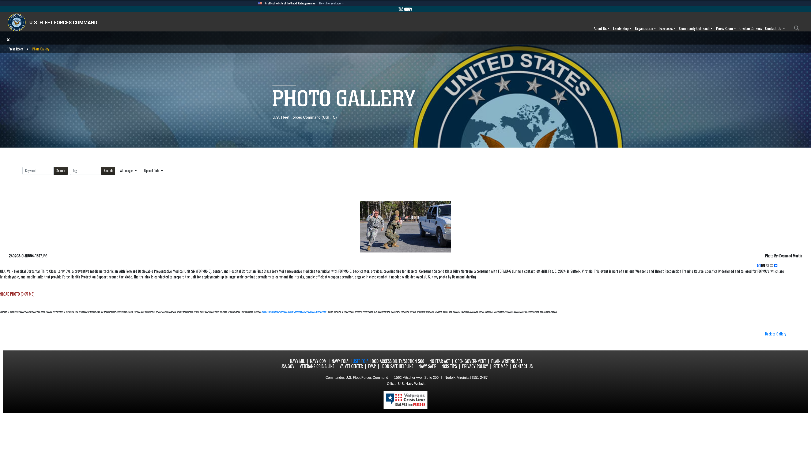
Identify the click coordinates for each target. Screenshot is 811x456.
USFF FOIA (361, 361)
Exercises (666, 28)
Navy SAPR (427, 366)
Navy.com (318, 361)
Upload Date (152, 170)
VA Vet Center (351, 366)
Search (60, 170)
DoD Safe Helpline (397, 366)
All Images (127, 170)
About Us (600, 28)
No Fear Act (440, 361)
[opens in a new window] (8, 39)
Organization (644, 28)
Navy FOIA (340, 361)
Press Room (724, 28)
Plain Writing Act (506, 361)
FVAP (372, 366)
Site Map (500, 366)
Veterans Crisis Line (317, 366)
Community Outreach (694, 28)
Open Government (470, 361)
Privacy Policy (475, 366)
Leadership (621, 28)
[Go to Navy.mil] (405, 9)
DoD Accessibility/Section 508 (398, 361)
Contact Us (773, 28)
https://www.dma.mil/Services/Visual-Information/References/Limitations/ (293, 311)
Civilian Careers (750, 28)
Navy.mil (297, 361)
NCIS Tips (449, 366)
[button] (332, 3)
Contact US (523, 366)
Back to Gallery (775, 334)
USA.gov (287, 366)
